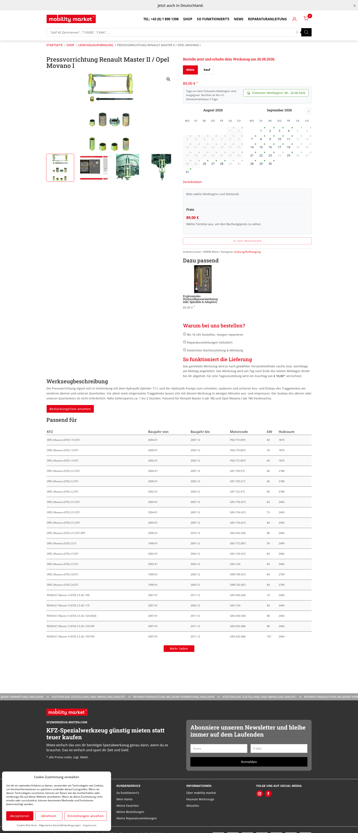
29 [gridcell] (261, 164)
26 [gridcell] (204, 164)
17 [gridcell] (279, 147)
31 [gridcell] (187, 172)
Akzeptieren (19, 816)
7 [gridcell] (252, 139)
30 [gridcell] (270, 164)
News (238, 19)
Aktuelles (192, 806)
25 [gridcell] (288, 155)
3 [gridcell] (279, 131)
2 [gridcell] (270, 131)
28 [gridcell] (221, 164)
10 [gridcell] (279, 139)
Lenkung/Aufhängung (247, 252)
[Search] (306, 32)
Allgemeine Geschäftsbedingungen (60, 825)
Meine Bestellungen (130, 812)
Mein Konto (124, 799)
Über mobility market (201, 793)
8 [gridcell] (261, 139)
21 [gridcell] (252, 155)
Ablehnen (48, 816)
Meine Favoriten (127, 806)
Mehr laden (179, 648)
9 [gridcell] (270, 139)
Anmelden (249, 762)
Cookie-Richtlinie (27, 825)
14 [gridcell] (252, 147)
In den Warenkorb (247, 241)
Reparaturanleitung (267, 19)
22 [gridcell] (261, 155)
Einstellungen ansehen (86, 816)
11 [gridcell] (288, 139)
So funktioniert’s (213, 19)
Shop (187, 19)
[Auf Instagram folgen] (259, 793)
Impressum (89, 825)
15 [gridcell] (261, 147)
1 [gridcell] (261, 131)
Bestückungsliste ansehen (70, 409)
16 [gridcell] (270, 147)
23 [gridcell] (270, 155)
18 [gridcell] (288, 147)
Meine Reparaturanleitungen (136, 818)
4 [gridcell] (288, 131)
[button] (168, 79)
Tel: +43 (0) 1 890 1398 (161, 19)
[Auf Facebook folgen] (268, 793)
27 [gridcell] (213, 164)
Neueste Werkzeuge (200, 799)
